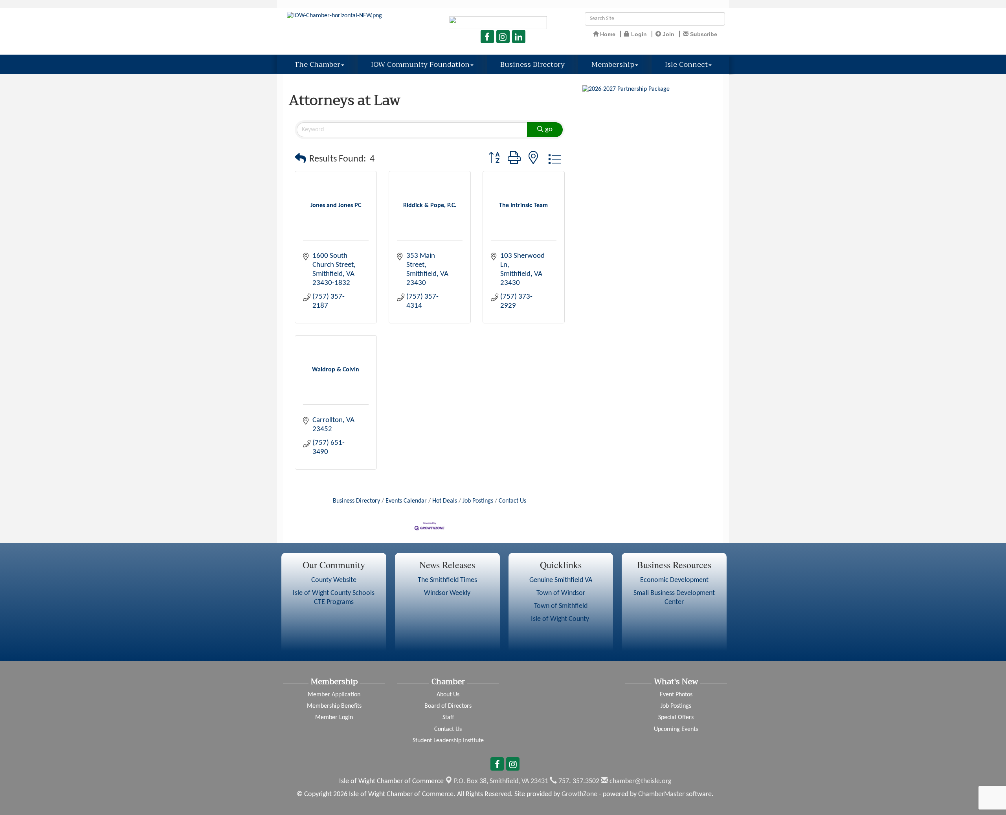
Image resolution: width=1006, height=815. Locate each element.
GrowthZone (579, 794)
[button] (300, 159)
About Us (448, 695)
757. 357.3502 (578, 781)
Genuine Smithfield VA (560, 580)
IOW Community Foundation (420, 64)
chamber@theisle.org (639, 781)
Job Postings (478, 501)
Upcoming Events (676, 729)
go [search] (549, 129)
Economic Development (674, 580)
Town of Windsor (560, 593)
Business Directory (532, 64)
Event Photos (676, 695)
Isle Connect (686, 64)
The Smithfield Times (447, 580)
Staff (448, 717)
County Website (333, 580)
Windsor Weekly (447, 593)
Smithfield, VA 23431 (501, 781)
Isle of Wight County (561, 619)
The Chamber (317, 64)
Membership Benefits (334, 706)
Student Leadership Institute (448, 741)
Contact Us (512, 501)
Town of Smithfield (560, 606)
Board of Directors (448, 706)
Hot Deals (444, 501)
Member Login (334, 717)
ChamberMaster (661, 794)
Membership (612, 64)
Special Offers (676, 717)
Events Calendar (406, 501)
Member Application (334, 695)
